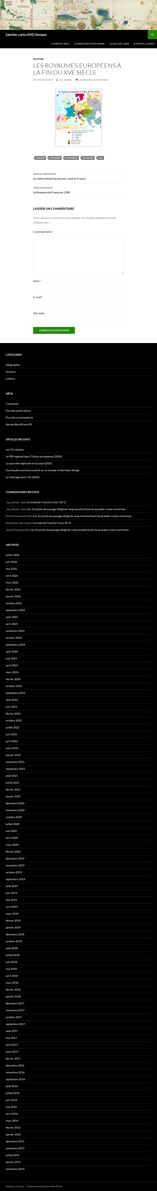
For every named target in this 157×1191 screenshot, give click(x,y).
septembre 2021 (15, 768)
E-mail (38, 297)
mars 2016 (12, 1120)
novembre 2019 (15, 865)
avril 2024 (12, 665)
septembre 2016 (15, 1079)
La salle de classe (119, 43)
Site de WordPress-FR (19, 424)
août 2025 (12, 617)
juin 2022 (11, 734)
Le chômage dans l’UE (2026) (22, 477)
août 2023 (12, 699)
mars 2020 (12, 844)
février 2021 (13, 789)
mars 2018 (12, 982)
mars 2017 (12, 1051)
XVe (101, 158)
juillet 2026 (12, 555)
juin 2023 (11, 706)
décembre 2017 (15, 1003)
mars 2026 (12, 582)
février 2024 (13, 679)
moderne (55, 158)
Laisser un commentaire (94, 79)
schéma (10, 378)
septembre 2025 (15, 610)
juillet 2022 (12, 727)
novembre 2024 (15, 630)
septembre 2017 (15, 1024)
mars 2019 (12, 913)
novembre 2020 (15, 810)
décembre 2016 (15, 1065)
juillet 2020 (12, 824)
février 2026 (13, 589)
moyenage (72, 158)
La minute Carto (60, 43)
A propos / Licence (144, 43)
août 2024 (12, 651)
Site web (38, 313)
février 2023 (13, 713)
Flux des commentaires (19, 417)
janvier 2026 (13, 596)
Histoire (38, 58)
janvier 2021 (13, 796)
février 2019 (13, 920)
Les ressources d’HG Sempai (89, 43)
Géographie (13, 364)
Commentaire (43, 231)
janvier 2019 (13, 927)
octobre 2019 (14, 872)
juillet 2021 (12, 782)
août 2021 (12, 775)
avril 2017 (12, 1044)
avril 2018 (12, 975)
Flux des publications (18, 410)
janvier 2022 (13, 755)
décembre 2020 (15, 803)
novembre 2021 (15, 761)
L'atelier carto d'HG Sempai (26, 34)
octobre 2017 (14, 1017)
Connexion (12, 403)
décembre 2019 (15, 858)
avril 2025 (12, 623)
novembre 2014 (15, 1168)
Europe (40, 158)
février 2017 (13, 1058)
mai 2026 (11, 568)
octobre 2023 (14, 686)
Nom (37, 281)
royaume (88, 158)
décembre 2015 (15, 1141)
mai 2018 (11, 968)
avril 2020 (12, 837)
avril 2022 (12, 741)
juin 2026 (11, 561)
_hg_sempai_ (66, 79)
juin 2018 (11, 962)
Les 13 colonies (15, 449)
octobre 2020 (14, 817)
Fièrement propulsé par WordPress (44, 1186)
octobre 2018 (14, 941)
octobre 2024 (14, 637)
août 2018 (12, 948)
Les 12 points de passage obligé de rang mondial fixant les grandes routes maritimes (76, 509)
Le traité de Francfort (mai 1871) (46, 502)
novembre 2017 (15, 1010)
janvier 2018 (13, 996)
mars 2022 (12, 748)
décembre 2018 (15, 934)
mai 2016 (11, 1106)
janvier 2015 (13, 1162)
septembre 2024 (15, 644)
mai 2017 (11, 1037)
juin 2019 (11, 893)
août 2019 (12, 886)
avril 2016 (12, 1113)
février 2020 (13, 851)
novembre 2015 (15, 1148)
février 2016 (13, 1127)
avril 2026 (12, 575)
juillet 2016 (12, 1093)
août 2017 (12, 1031)
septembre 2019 (15, 879)
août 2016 (12, 1086)
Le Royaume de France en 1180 (51, 190)
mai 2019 (11, 899)
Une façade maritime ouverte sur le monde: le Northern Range (42, 470)
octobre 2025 (14, 603)
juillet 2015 (12, 1155)
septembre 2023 (15, 692)
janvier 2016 (13, 1134)
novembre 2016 (15, 1072)
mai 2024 (11, 658)
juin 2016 (11, 1100)
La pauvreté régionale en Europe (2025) (29, 463)
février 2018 (13, 989)
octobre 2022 (14, 720)
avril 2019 (12, 906)
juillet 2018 (12, 955)
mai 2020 (11, 830)
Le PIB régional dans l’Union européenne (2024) (34, 456)
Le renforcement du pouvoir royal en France (59, 176)
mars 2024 (12, 672)
